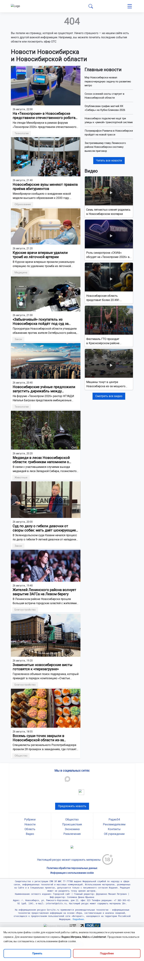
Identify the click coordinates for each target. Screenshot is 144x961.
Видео (30, 834)
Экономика (72, 829)
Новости (29, 824)
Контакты (114, 829)
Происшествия (72, 824)
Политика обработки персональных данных (72, 868)
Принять (37, 953)
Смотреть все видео (108, 396)
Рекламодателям (114, 824)
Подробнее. (78, 919)
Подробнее (107, 953)
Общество (72, 819)
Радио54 (114, 819)
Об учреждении (114, 834)
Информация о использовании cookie (72, 872)
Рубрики (29, 819)
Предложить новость (72, 806)
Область (30, 829)
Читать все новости (109, 160)
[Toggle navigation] (129, 6)
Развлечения (72, 834)
